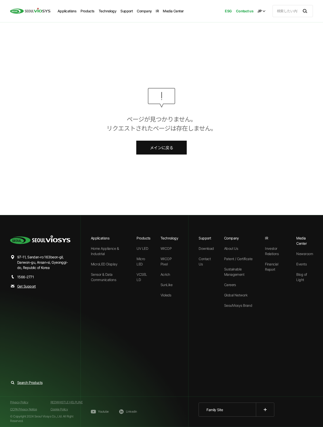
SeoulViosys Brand (238, 305)
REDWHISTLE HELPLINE (66, 402)
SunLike (166, 285)
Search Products (30, 382)
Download (206, 248)
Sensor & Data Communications (103, 277)
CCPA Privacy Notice (23, 409)
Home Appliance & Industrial (105, 251)
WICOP (166, 248)
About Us (231, 248)
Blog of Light (301, 277)
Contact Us (205, 261)
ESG (228, 11)
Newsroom (304, 254)
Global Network (236, 295)
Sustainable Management (234, 272)
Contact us (244, 11)
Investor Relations (272, 251)
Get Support (26, 286)
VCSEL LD (142, 277)
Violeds (165, 295)
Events (301, 264)
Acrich (165, 274)
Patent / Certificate (238, 259)
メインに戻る (161, 147)
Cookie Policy (59, 409)
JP (259, 11)
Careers (230, 285)
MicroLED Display (104, 264)
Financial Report (271, 266)
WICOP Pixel (166, 261)
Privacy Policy (19, 402)
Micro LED (141, 261)
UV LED (142, 248)
